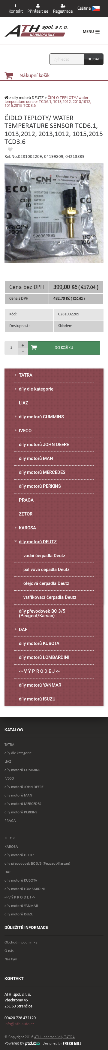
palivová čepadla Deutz (46, 569)
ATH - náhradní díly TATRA (54, 1037)
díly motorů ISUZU (37, 699)
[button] (88, 8)
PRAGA (26, 500)
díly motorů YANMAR (40, 685)
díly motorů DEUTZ (28, 97)
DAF (23, 629)
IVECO (25, 430)
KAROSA (27, 528)
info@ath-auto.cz (19, 1024)
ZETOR (25, 514)
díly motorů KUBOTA (39, 643)
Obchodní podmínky (20, 942)
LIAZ (23, 403)
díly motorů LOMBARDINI (44, 657)
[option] (54, 213)
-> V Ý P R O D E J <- (39, 671)
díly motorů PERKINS (40, 486)
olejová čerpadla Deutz (46, 583)
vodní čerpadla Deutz (44, 555)
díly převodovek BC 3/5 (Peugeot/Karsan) (42, 613)
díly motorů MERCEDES (42, 472)
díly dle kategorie (36, 389)
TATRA (25, 375)
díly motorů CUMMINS (41, 417)
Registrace (63, 11)
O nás (9, 951)
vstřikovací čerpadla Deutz (49, 597)
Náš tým (10, 959)
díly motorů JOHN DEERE (44, 444)
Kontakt (16, 11)
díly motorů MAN (36, 458)
